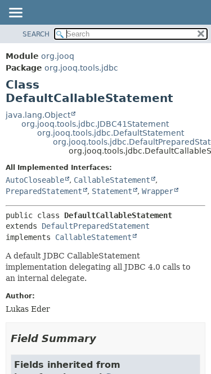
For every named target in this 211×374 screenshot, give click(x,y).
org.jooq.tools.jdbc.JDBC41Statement (95, 123)
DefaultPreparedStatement (96, 225)
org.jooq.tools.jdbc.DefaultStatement (110, 132)
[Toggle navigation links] (15, 13)
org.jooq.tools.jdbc (81, 67)
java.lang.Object (38, 114)
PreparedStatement (44, 191)
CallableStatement (112, 180)
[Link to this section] (104, 338)
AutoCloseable (35, 180)
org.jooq (57, 56)
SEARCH (36, 34)
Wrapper (157, 191)
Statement (112, 191)
